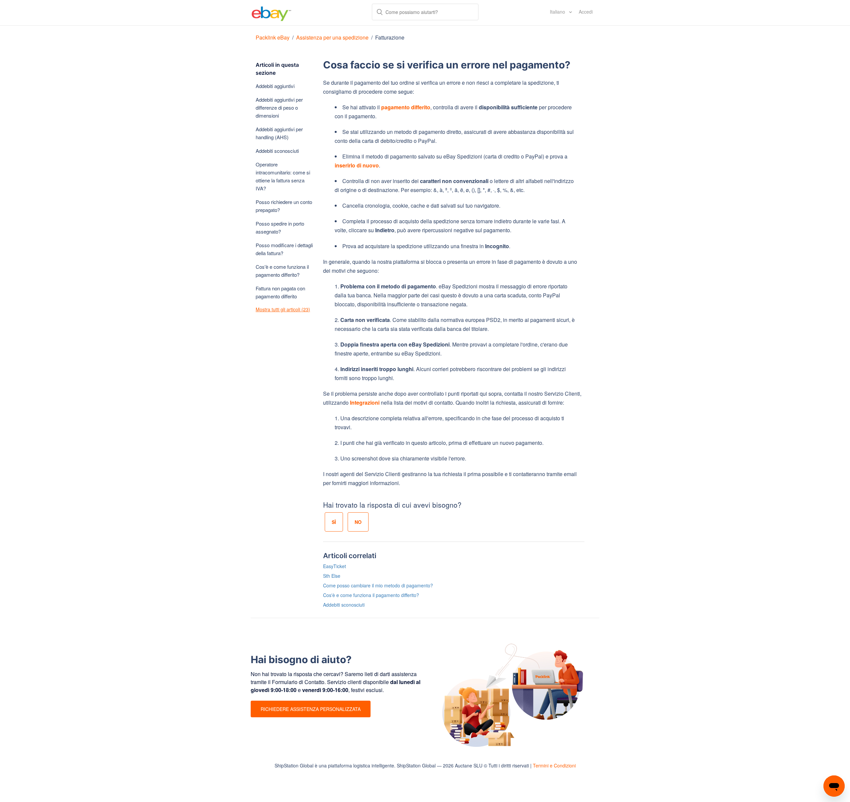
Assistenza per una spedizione (332, 37)
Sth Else (331, 575)
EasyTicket (334, 566)
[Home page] (271, 12)
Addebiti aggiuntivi (275, 85)
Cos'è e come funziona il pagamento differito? (282, 270)
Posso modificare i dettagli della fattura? (284, 249)
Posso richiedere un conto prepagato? (284, 205)
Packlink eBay (273, 37)
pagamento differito (405, 107)
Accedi (586, 11)
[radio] (334, 522)
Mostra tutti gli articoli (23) (283, 309)
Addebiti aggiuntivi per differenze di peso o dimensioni (279, 107)
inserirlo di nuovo (357, 165)
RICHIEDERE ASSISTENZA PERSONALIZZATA (311, 709)
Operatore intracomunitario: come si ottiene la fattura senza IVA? (283, 176)
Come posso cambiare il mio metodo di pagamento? (378, 585)
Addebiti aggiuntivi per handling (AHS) (279, 133)
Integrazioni (365, 402)
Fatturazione (389, 37)
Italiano (558, 11)
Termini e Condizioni (554, 765)
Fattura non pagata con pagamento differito (280, 292)
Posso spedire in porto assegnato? (280, 227)
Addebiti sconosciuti (277, 150)
